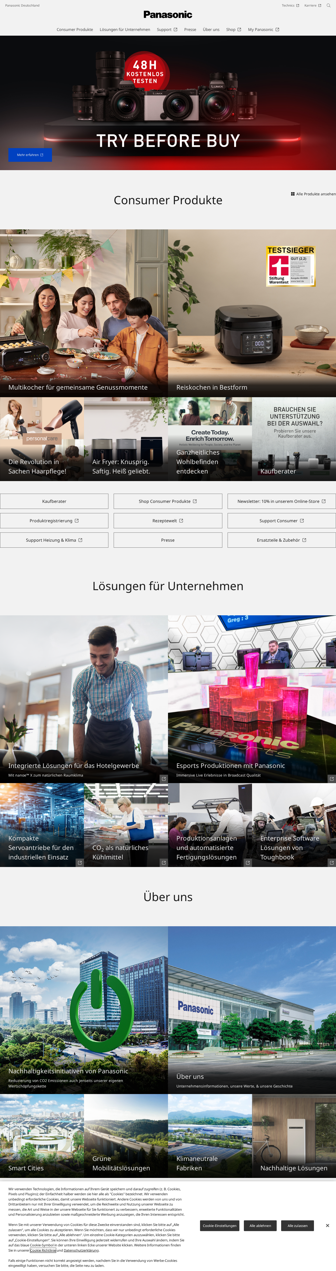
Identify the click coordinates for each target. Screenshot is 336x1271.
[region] (168, 1226)
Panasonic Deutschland (22, 5)
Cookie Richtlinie (43, 1250)
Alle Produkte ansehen (316, 193)
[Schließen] (327, 1225)
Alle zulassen (298, 1225)
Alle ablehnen (260, 1225)
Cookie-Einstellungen (220, 1225)
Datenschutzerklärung (81, 1250)
